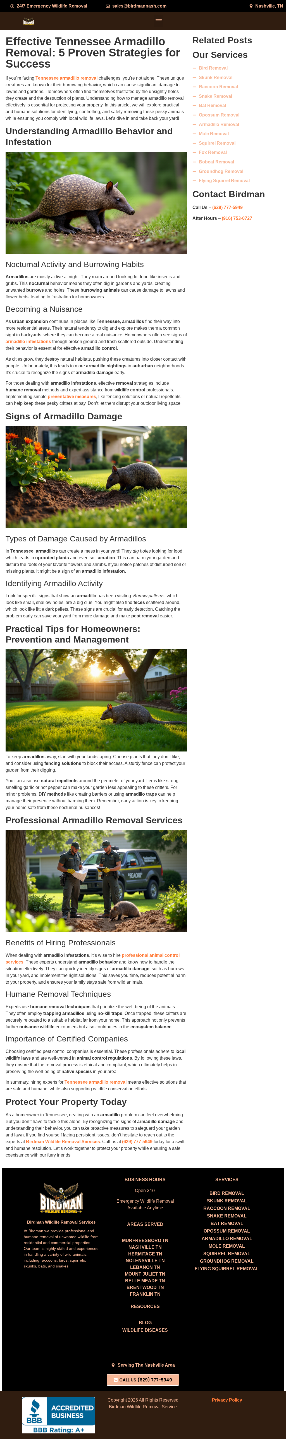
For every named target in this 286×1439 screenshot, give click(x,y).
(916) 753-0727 (237, 218)
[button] (158, 21)
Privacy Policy (227, 1400)
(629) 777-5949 (227, 207)
